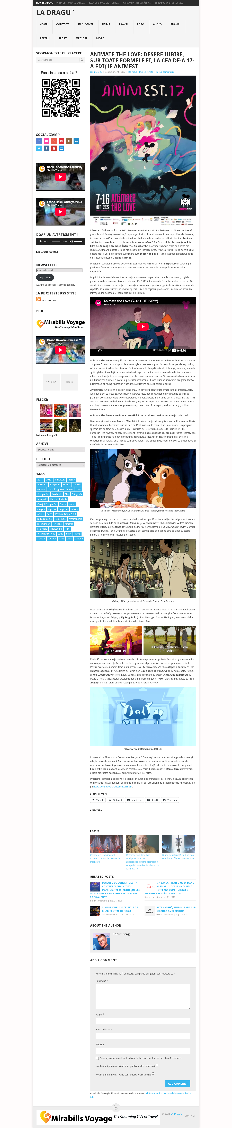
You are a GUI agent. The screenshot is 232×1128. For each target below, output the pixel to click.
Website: (100, 1044)
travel (77, 533)
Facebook (57, 494)
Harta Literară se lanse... (70, 3)
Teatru (45, 38)
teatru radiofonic (46, 533)
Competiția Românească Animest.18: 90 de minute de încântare (105, 858)
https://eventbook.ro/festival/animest (112, 786)
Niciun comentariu (165, 72)
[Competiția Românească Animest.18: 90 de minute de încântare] (106, 844)
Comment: (102, 980)
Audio (157, 24)
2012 (48, 479)
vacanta (52, 538)
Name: (100, 1014)
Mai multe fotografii (46, 435)
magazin (63, 509)
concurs (41, 489)
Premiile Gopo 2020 (65, 514)
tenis (60, 533)
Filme (106, 24)
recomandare (75, 519)
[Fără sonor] (71, 241)
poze (49, 514)
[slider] (78, 241)
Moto (100, 38)
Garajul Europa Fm (47, 504)
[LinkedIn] (76, 141)
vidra (69, 538)
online (40, 514)
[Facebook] (39, 141)
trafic (68, 533)
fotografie (77, 494)
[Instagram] (69, 141)
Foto (140, 24)
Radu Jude (60, 519)
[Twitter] (39, 148)
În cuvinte (85, 24)
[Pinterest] (61, 141)
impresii (52, 509)
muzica (74, 509)
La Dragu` (55, 12)
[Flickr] (46, 141)
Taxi (67, 528)
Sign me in (45, 277)
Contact (62, 24)
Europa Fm (43, 494)
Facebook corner (47, 252)
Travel (123, 24)
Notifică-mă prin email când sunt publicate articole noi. (124, 1074)
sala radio (42, 528)
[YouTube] (54, 148)
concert (77, 484)
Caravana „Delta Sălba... (136, 3)
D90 (79, 489)
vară (61, 538)
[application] (60, 241)
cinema (66, 484)
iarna (72, 504)
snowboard (56, 528)
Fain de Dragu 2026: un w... (104, 3)
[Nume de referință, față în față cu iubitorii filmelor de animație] (178, 844)
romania (69, 523)
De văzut (132, 72)
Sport (62, 38)
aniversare (60, 479)
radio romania (44, 519)
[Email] (61, 148)
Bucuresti (42, 484)
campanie (55, 484)
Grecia (63, 504)
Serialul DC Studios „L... (169, 3)
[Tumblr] (46, 148)
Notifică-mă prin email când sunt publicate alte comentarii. (126, 1066)
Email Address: (104, 1029)
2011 (40, 479)
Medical (81, 38)
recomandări (43, 523)
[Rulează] (40, 241)
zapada (79, 538)
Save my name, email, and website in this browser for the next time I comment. (141, 1058)
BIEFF (71, 479)
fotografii (42, 499)
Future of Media (58, 499)
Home (43, 24)
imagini (41, 509)
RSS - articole (48, 300)
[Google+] (54, 141)
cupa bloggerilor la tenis (61, 489)
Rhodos (57, 523)
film (67, 494)
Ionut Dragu (96, 72)
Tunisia (41, 538)
